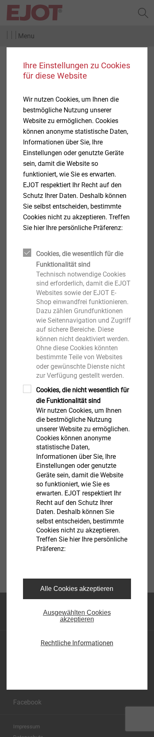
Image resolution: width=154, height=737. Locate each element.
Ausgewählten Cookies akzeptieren (77, 616)
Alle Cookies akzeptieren (76, 588)
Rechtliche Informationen (77, 643)
